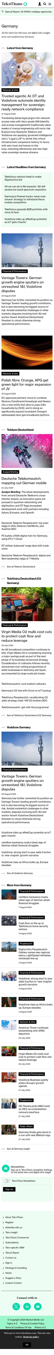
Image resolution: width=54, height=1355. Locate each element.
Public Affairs (26, 1126)
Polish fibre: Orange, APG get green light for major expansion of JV (26, 384)
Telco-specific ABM (14, 1247)
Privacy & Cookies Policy (32, 1323)
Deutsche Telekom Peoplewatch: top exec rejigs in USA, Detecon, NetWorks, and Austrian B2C (25, 526)
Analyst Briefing (10, 472)
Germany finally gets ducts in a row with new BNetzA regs (35, 1134)
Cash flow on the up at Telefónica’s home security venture (33, 926)
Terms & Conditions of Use (18, 1327)
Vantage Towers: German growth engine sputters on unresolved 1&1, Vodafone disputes (23, 284)
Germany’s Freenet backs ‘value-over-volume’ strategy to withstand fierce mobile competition (25, 199)
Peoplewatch (26, 943)
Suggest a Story (13, 1278)
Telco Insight (11, 1232)
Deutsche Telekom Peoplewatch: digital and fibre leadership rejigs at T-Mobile (26, 557)
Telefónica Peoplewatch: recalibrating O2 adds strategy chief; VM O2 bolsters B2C (25, 699)
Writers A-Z (40, 1327)
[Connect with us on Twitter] (16, 1306)
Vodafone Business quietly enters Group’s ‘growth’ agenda (33, 1083)
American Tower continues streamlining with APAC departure (33, 1030)
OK (27, 1344)
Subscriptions (12, 1242)
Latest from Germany (20, 48)
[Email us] (38, 1306)
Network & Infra (10, 90)
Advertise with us (13, 1227)
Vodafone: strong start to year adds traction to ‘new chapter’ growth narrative (26, 854)
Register (9, 1222)
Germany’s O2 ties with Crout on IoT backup (26, 690)
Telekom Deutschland (20, 430)
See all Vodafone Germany (20, 873)
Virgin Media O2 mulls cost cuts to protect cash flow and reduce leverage (27, 636)
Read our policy (31, 1336)
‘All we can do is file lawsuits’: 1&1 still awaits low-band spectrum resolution (25, 188)
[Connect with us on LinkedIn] (27, 1306)
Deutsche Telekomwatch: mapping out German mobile (24, 480)
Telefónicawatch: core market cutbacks (24, 683)
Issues (8, 1273)
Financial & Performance (15, 271)
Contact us (10, 1257)
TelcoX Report (12, 1252)
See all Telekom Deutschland (21, 566)
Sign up (9, 1189)
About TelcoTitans (14, 1217)
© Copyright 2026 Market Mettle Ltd (26, 1319)
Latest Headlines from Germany (26, 167)
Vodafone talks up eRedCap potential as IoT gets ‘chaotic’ (25, 221)
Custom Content (13, 1283)
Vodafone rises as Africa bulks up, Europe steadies (35, 1006)
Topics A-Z (12, 1323)
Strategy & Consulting (16, 1268)
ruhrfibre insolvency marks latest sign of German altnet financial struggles (24, 844)
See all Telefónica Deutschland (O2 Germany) (29, 715)
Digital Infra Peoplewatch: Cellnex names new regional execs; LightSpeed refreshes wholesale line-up (35, 954)
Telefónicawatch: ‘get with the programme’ (25, 707)
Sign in (8, 1262)
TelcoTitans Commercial (17, 1237)
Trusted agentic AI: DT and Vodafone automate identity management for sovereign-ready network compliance (24, 102)
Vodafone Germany (18, 727)
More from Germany (19, 885)
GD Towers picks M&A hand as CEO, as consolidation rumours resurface (34, 1109)
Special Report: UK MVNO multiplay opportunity (28, 11)
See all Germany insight (18, 1149)
